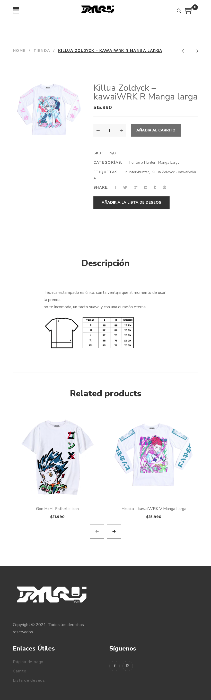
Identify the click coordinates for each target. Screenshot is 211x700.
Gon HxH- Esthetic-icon (57, 509)
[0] (189, 12)
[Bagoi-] (98, 10)
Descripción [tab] (105, 263)
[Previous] (185, 51)
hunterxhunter (137, 172)
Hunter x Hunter (142, 162)
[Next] (195, 51)
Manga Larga (169, 162)
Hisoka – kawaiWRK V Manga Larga (153, 509)
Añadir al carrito (155, 130)
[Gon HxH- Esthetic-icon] (57, 456)
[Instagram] (127, 666)
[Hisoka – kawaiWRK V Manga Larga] (153, 456)
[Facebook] (114, 666)
